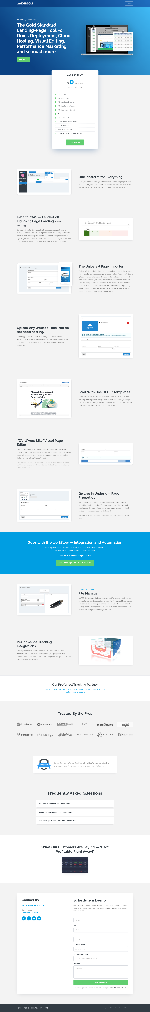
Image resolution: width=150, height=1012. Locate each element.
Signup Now (75, 142)
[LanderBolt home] (25, 3)
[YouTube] (34, 918)
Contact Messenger (80, 954)
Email (75, 925)
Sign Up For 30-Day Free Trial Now (75, 563)
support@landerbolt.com (33, 905)
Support (44, 1008)
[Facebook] (24, 918)
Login (129, 3)
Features (23, 59)
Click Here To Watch (30, 913)
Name (75, 916)
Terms (26, 1008)
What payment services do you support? (55, 812)
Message (76, 963)
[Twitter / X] (29, 918)
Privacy (34, 1008)
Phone (75, 935)
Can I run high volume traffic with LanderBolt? (57, 821)
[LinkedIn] (39, 918)
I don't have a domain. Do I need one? (54, 804)
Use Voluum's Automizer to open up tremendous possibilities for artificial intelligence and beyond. (75, 690)
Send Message (101, 982)
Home (19, 1008)
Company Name (79, 944)
